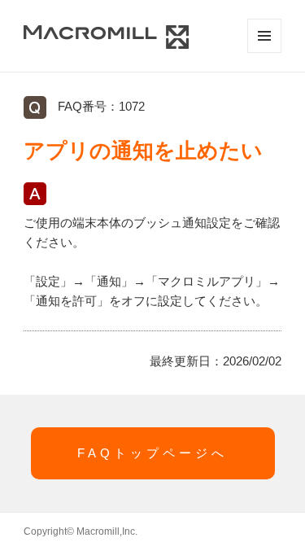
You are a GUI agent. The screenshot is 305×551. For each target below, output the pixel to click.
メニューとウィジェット (264, 36)
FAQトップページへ (152, 453)
